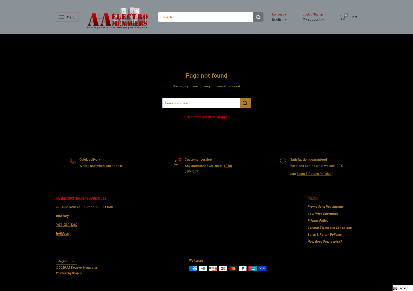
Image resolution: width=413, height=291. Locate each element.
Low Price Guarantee (323, 213)
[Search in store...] (245, 103)
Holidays (62, 233)
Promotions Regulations (326, 206)
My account (312, 19)
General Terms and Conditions (330, 227)
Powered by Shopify (69, 273)
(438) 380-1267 (66, 224)
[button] (403, 288)
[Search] (258, 17)
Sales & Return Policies (314, 173)
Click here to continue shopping (207, 117)
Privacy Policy (318, 220)
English (62, 261)
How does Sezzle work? (325, 241)
